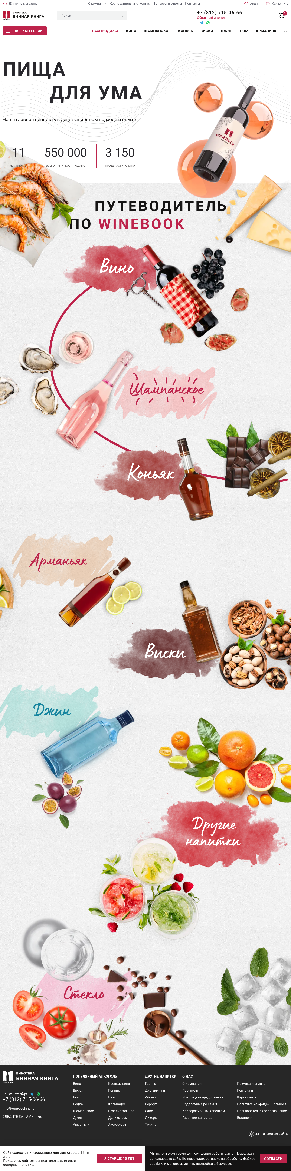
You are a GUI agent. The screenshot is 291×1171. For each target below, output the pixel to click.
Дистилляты (155, 1090)
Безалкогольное (121, 1111)
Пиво (112, 1097)
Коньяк (185, 31)
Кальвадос (117, 1104)
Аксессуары (117, 1124)
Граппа (150, 1084)
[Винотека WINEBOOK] (23, 15)
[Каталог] (286, 28)
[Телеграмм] (201, 22)
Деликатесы (118, 1118)
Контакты (192, 4)
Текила (150, 1124)
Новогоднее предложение (202, 1097)
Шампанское (157, 31)
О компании (97, 4)
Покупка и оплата (251, 1084)
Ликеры (151, 1118)
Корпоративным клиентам (130, 4)
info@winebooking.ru (19, 1108)
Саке (149, 1111)
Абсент (150, 1097)
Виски (206, 31)
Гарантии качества (197, 1118)
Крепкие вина (119, 1084)
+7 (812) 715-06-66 (218, 12)
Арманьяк (266, 31)
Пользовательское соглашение (262, 1111)
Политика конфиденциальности (262, 1104)
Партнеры (190, 1090)
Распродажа (105, 31)
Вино (131, 31)
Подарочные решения (199, 1104)
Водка (78, 1104)
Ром (244, 31)
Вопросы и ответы (168, 4)
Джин (227, 31)
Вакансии (244, 1118)
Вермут (151, 1104)
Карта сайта (246, 1097)
